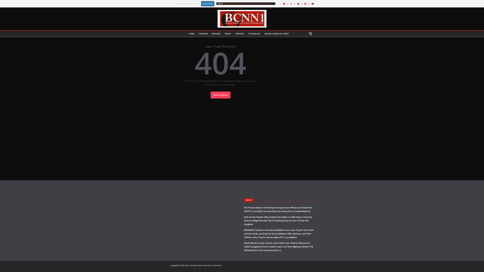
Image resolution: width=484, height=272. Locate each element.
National (216, 33)
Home (191, 33)
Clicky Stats (207, 3)
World (228, 33)
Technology (254, 33)
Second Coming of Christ (276, 33)
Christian (203, 33)
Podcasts (239, 33)
